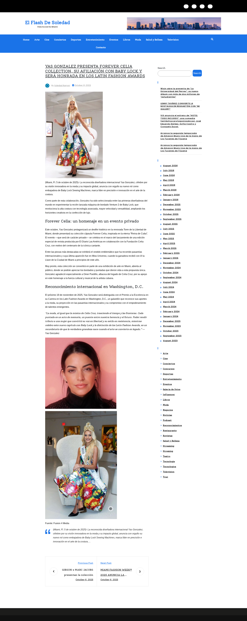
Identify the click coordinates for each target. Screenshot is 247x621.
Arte (37, 39)
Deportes (76, 39)
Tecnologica (169, 466)
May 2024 (168, 297)
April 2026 (169, 185)
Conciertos (60, 39)
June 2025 (169, 233)
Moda (138, 39)
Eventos (113, 39)
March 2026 (170, 190)
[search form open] (212, 39)
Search (161, 68)
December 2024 (171, 263)
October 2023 (171, 331)
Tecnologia (169, 461)
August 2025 (170, 224)
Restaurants (170, 430)
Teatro (166, 456)
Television (173, 39)
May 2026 (168, 180)
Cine (46, 39)
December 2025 (172, 204)
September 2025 (172, 219)
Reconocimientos (172, 425)
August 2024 (170, 282)
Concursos (169, 369)
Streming (168, 451)
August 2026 (170, 165)
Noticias (167, 415)
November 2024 (172, 268)
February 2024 (171, 311)
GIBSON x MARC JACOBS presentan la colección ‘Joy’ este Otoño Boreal (77, 573)
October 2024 (170, 272)
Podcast (167, 420)
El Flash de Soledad (47, 22)
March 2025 (170, 248)
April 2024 (169, 302)
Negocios (168, 410)
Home (26, 39)
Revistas (168, 436)
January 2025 (170, 258)
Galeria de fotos (171, 389)
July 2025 (168, 229)
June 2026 (169, 175)
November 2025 (172, 209)
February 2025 (171, 253)
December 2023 (172, 321)
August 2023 (170, 340)
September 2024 (172, 277)
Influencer (169, 394)
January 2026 (170, 199)
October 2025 (171, 214)
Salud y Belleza (154, 39)
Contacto (101, 47)
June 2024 (169, 292)
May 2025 (168, 238)
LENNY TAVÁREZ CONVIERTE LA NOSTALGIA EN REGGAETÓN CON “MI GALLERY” (180, 106)
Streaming (168, 446)
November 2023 (172, 326)
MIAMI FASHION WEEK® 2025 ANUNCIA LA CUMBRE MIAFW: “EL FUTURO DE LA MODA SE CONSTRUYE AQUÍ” (116, 573)
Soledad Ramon (62, 85)
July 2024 (168, 287)
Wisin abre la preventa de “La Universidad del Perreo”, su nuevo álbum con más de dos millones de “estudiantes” (180, 92)
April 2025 (169, 243)
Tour (165, 477)
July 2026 (168, 170)
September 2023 (172, 336)
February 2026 (171, 195)
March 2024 (169, 306)
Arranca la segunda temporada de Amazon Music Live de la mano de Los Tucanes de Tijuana (181, 136)
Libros (126, 39)
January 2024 (170, 316)
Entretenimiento (95, 39)
